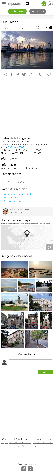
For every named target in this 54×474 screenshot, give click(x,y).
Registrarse (38, 11)
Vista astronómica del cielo (18, 194)
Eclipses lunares (12, 201)
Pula (7, 182)
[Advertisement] (27, 107)
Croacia (20, 182)
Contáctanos (23, 446)
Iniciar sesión (17, 11)
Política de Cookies (43, 442)
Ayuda (35, 446)
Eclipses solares (12, 197)
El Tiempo (9, 158)
